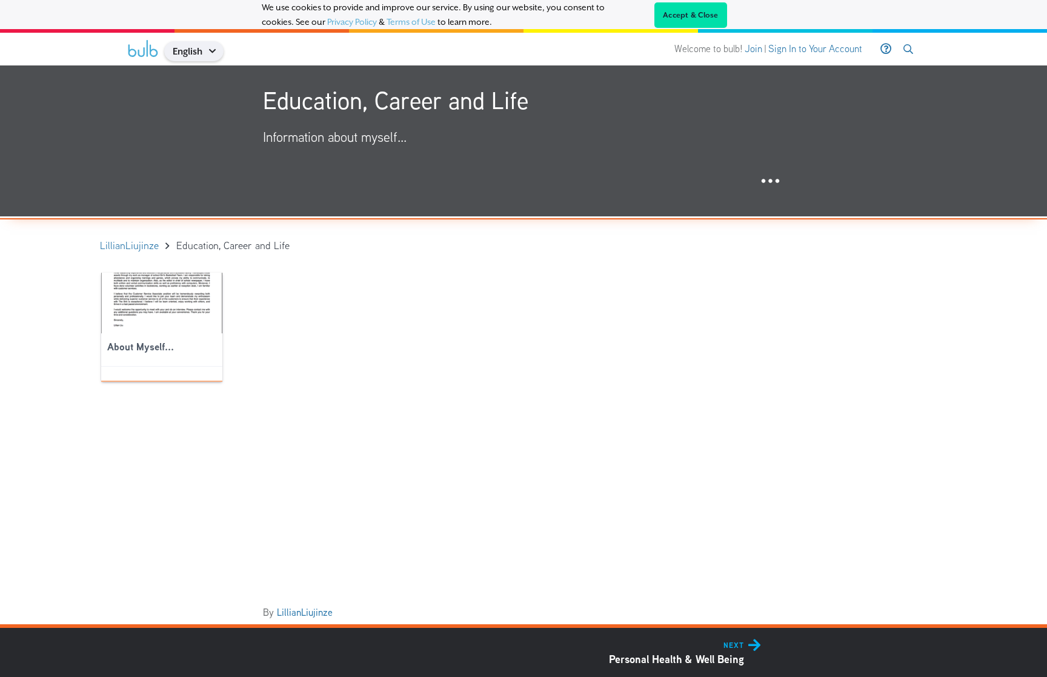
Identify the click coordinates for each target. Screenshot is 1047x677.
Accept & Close (691, 15)
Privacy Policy (352, 22)
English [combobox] (187, 51)
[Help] (885, 49)
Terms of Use (411, 22)
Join (753, 49)
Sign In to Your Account (815, 49)
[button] (216, 51)
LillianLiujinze (305, 612)
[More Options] (770, 181)
